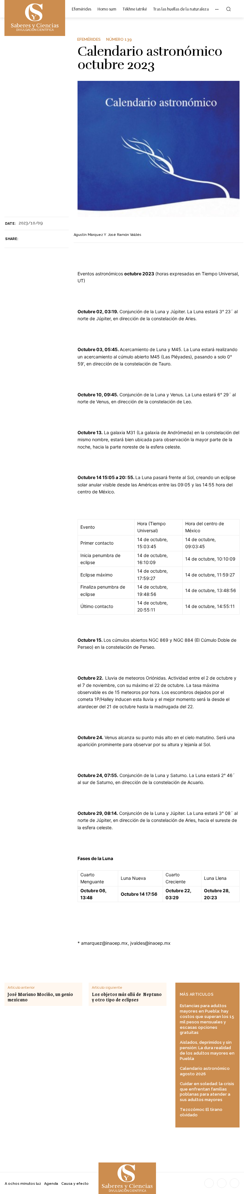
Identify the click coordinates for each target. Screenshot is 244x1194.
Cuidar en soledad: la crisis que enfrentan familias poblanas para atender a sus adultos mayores (207, 1091)
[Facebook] (26, 239)
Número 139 (119, 39)
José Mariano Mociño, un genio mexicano (40, 997)
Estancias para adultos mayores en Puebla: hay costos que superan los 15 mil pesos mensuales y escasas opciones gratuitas (207, 1019)
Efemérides (89, 39)
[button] (228, 9)
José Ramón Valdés (124, 235)
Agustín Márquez (88, 235)
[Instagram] (222, 1183)
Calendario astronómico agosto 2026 (205, 1071)
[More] (55, 239)
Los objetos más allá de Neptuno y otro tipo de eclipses (127, 997)
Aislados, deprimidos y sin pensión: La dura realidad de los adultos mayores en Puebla (207, 1050)
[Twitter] (40, 239)
